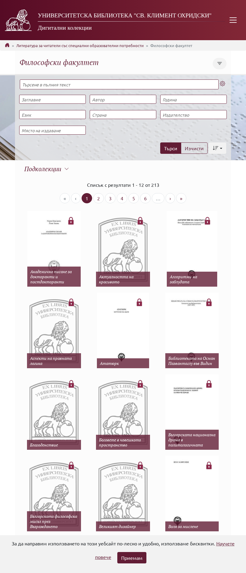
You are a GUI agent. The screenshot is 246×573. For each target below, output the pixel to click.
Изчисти (194, 148)
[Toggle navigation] (233, 20)
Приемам (131, 558)
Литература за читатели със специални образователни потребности (80, 45)
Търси (170, 148)
